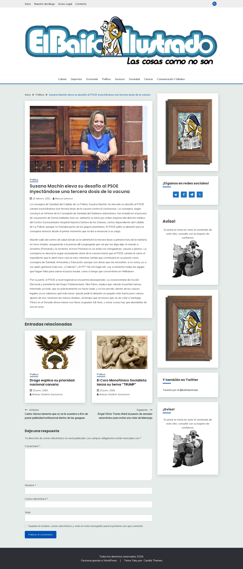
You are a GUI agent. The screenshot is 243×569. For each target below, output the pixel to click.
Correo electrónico (36, 498)
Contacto (80, 3)
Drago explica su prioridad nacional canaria (52, 382)
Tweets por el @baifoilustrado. (181, 390)
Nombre (30, 485)
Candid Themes (153, 560)
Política (106, 79)
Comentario (32, 446)
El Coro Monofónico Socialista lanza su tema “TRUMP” (121, 382)
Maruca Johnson (64, 198)
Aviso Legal (65, 3)
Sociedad (134, 79)
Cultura (62, 79)
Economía (92, 79)
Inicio (28, 3)
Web (28, 512)
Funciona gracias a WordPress (99, 560)
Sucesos (120, 79)
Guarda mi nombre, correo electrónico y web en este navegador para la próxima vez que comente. (85, 526)
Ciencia (148, 79)
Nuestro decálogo (44, 3)
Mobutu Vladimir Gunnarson (47, 394)
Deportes (76, 79)
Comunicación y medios (171, 79)
